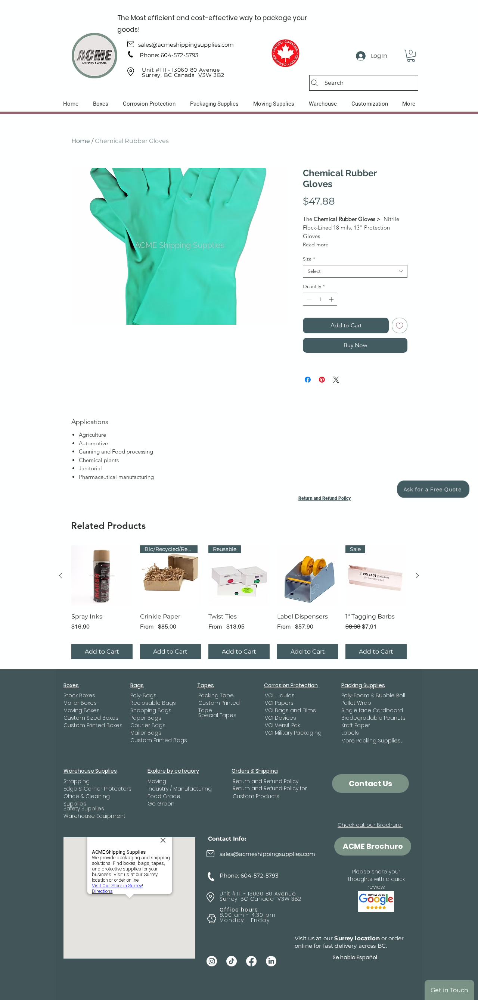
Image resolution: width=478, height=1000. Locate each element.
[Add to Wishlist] (399, 325)
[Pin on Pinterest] (321, 379)
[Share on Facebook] (307, 379)
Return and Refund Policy (324, 498)
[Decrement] (308, 299)
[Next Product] (417, 575)
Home (80, 140)
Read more (316, 244)
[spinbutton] (320, 299)
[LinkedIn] (271, 961)
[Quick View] (102, 576)
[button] (411, 56)
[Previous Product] (60, 575)
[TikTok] (231, 961)
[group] (239, 602)
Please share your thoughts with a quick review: (376, 879)
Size (309, 259)
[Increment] (332, 299)
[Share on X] (336, 379)
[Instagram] (212, 961)
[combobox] (355, 271)
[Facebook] (251, 961)
